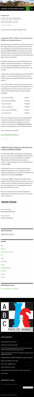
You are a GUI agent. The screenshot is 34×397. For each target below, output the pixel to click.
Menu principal (32, 8)
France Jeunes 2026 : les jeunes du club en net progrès (15, 370)
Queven (3, 277)
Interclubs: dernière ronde (8, 210)
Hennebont (4, 261)
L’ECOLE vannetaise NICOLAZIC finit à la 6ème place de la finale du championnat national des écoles (16, 348)
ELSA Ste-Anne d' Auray (7, 252)
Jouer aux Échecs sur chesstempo (10, 288)
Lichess (3, 264)
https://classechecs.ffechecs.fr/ (10, 134)
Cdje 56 (3, 249)
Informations (5, 15)
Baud (2, 245)
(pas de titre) (4, 373)
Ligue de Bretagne (5, 268)
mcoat (10, 25)
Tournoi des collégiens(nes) (8, 364)
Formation (5, 202)
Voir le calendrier (27, 387)
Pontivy (3, 274)
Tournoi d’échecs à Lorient (8, 367)
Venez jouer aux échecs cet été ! (9, 345)
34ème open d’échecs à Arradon (9, 360)
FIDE (2, 258)
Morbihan (13, 202)
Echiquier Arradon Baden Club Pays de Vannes (13, 9)
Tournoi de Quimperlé (7, 217)
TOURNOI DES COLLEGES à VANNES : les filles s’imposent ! (17, 357)
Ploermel (3, 271)
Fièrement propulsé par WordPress (9, 395)
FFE (2, 255)
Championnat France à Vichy (9, 341)
